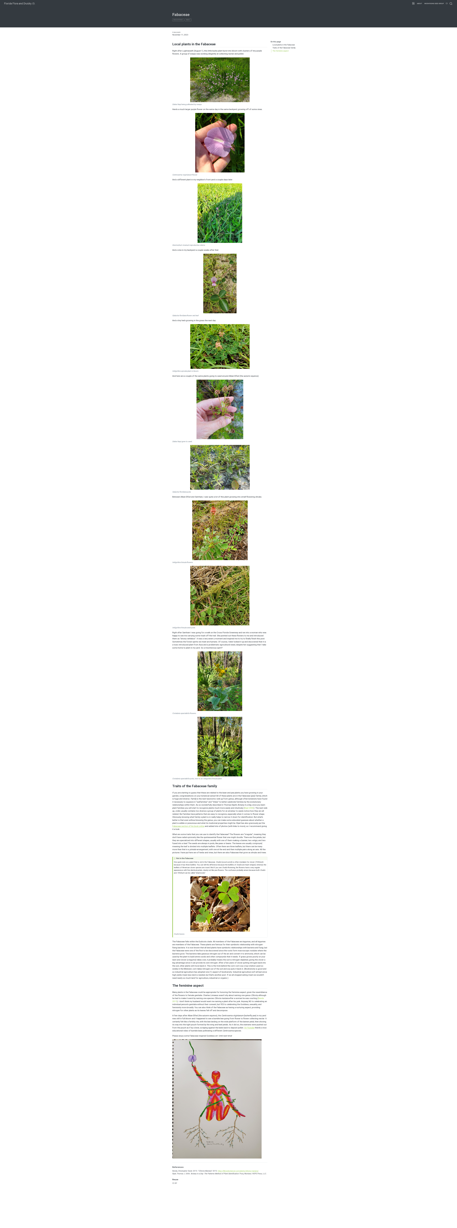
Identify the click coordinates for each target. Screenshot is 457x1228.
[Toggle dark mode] (446, 3)
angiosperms (178, 20)
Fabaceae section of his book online (188, 826)
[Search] (451, 3)
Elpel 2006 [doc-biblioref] (249, 808)
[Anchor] (218, 44)
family (188, 20)
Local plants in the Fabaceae (284, 45)
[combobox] (451, 3)
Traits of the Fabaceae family (284, 48)
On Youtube (249, 1027)
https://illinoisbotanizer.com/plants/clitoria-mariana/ (238, 1171)
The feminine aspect (281, 51)
